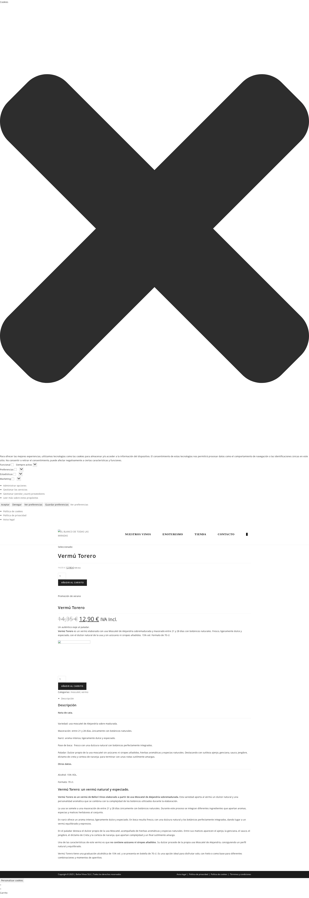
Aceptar (5, 504)
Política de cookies (13, 511)
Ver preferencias (33, 504)
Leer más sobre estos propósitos (20, 497)
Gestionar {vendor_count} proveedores (24, 493)
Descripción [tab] (67, 698)
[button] (154, 229)
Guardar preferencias (57, 504)
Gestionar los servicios (15, 489)
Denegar (17, 504)
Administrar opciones (14, 485)
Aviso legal (9, 519)
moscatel (75, 692)
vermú (84, 692)
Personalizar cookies (12, 880)
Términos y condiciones (240, 874)
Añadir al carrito (72, 582)
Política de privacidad (14, 515)
